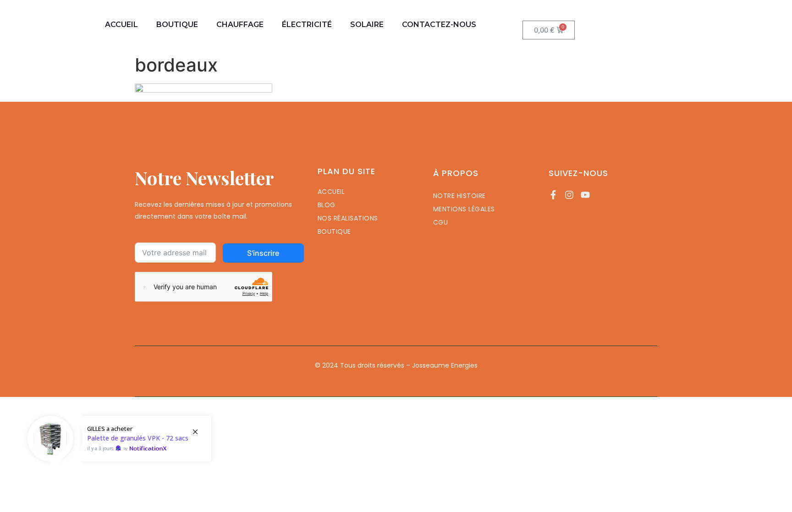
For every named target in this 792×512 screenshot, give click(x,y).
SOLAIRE (367, 24)
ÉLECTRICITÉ (307, 24)
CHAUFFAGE (240, 24)
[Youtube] (585, 194)
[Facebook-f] (553, 194)
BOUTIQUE (177, 24)
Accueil (121, 24)
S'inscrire (263, 253)
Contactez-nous (439, 24)
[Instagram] (569, 194)
